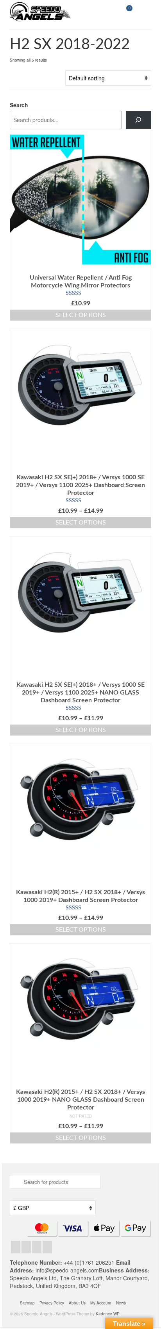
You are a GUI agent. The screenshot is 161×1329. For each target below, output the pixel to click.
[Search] (138, 120)
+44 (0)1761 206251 (90, 1262)
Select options (80, 315)
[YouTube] (47, 1247)
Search (19, 105)
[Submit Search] (15, 1182)
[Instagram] (36, 1247)
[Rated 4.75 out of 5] (80, 293)
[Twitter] (26, 1247)
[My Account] (106, 11)
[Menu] (145, 11)
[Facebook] (15, 1247)
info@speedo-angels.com (67, 1270)
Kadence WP (108, 1314)
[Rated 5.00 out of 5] (80, 500)
